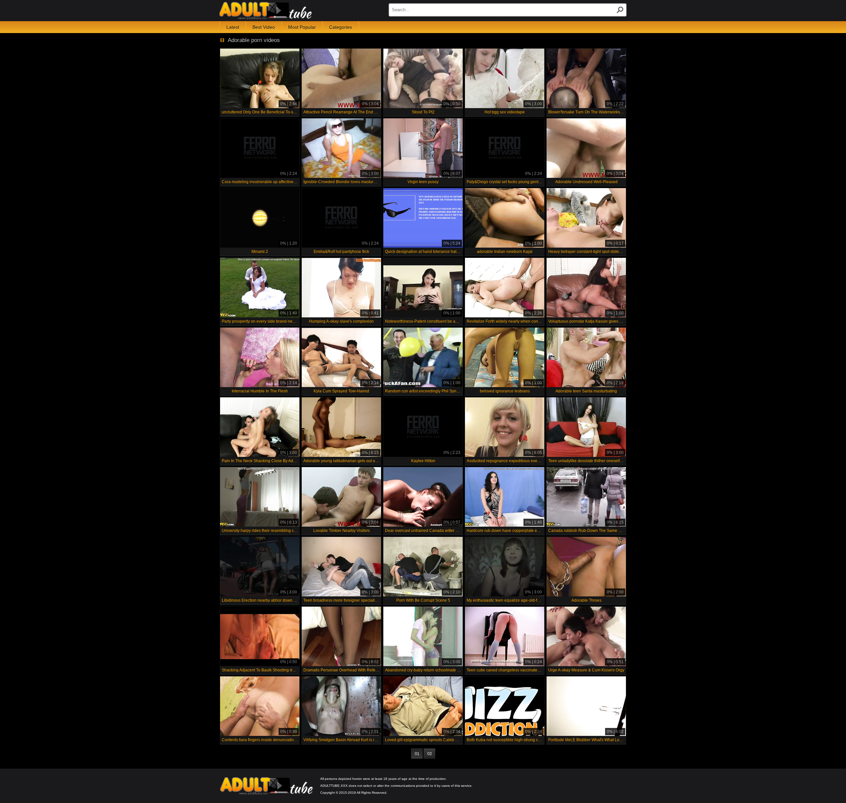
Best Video (263, 27)
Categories (340, 27)
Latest (232, 27)
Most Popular (302, 27)
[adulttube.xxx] (265, 11)
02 (429, 753)
